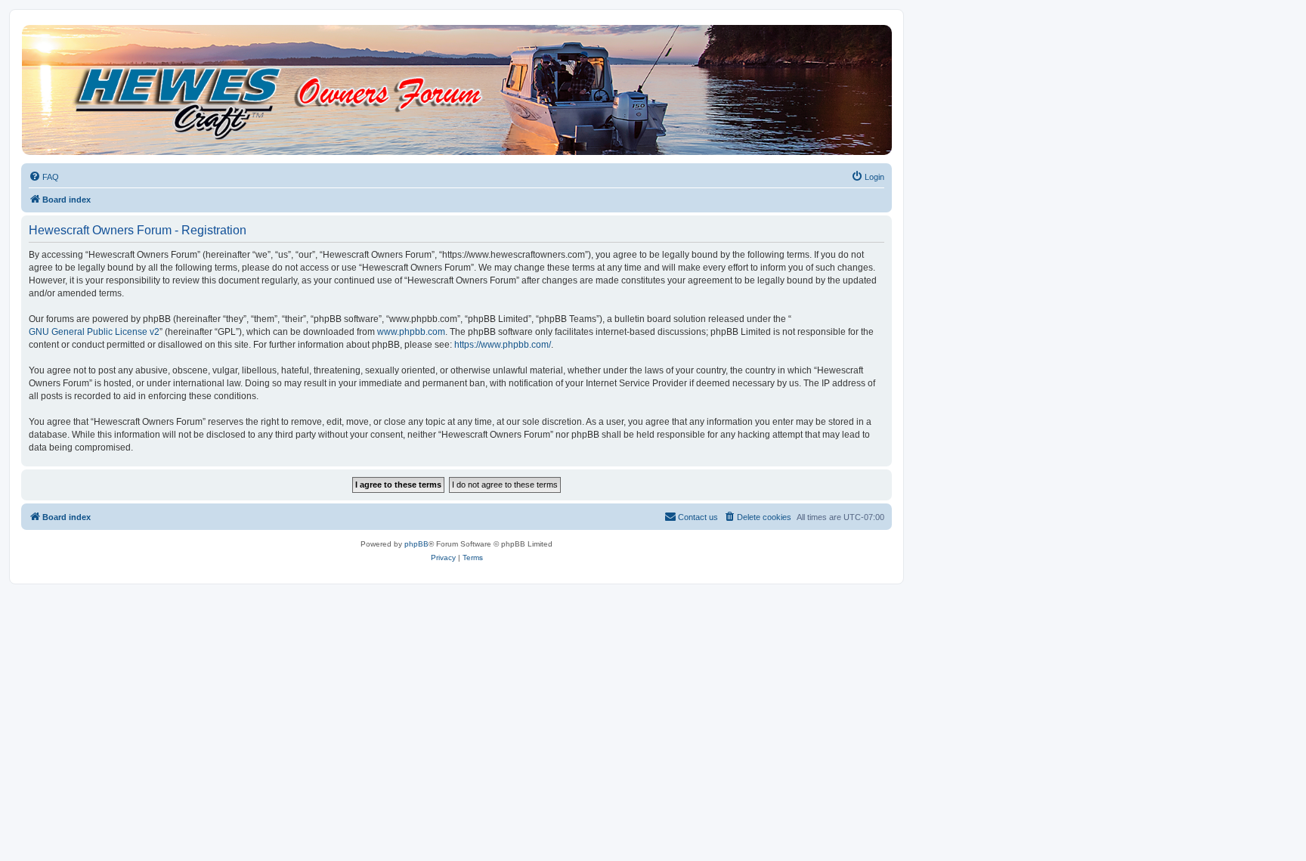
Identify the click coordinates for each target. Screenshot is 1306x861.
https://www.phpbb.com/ (502, 344)
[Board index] (455, 90)
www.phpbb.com (411, 332)
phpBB (416, 544)
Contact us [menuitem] (698, 517)
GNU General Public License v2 (94, 332)
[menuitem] (44, 177)
